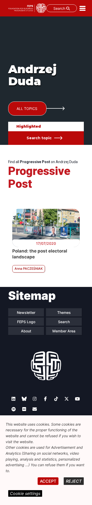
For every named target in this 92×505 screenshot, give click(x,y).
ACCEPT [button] (48, 481)
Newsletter (26, 312)
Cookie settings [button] (25, 493)
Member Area (63, 331)
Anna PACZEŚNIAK (29, 268)
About (26, 331)
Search (59, 8)
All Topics (27, 108)
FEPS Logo (26, 322)
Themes (64, 312)
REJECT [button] (74, 481)
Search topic (39, 138)
